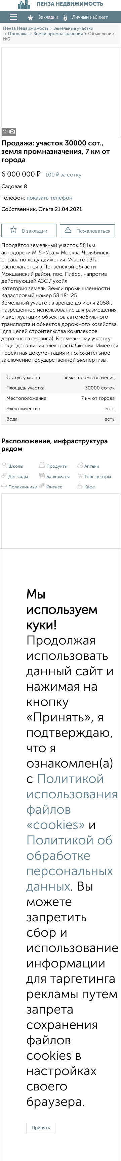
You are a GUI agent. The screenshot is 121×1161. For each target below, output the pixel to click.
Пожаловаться (93, 231)
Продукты (56, 466)
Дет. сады (17, 477)
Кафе (89, 487)
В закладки (34, 231)
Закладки (48, 17)
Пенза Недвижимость (25, 28)
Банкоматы (57, 477)
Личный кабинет (90, 17)
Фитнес (53, 487)
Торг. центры (97, 477)
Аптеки (91, 466)
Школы (15, 466)
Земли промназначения (58, 34)
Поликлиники (22, 487)
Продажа (18, 34)
